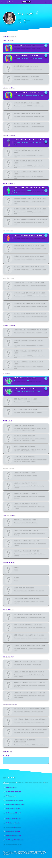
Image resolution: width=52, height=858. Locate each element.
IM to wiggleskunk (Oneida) (15, 839)
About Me (6, 755)
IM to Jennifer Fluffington (14, 800)
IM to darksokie (11, 795)
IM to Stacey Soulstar (13, 827)
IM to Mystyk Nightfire (13, 808)
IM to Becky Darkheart (13, 791)
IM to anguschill (11, 787)
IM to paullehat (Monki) (13, 812)
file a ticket (24, 782)
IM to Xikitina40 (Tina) (13, 835)
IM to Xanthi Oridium (13, 831)
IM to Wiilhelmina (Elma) (13, 844)
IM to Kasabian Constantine (15, 804)
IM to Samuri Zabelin (13, 822)
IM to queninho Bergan (13, 818)
